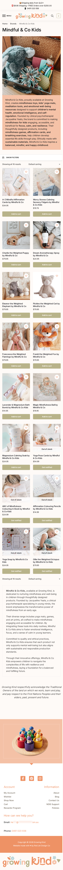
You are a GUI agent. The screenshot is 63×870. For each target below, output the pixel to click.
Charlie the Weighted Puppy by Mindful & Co (15, 254)
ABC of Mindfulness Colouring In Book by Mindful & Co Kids (16, 509)
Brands (13, 23)
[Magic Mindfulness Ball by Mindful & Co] (47, 387)
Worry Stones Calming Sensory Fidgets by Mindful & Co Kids (46, 202)
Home (4, 23)
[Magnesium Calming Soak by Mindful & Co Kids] (16, 438)
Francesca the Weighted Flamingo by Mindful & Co (14, 355)
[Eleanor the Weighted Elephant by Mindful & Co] (16, 286)
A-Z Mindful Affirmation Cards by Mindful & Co (13, 200)
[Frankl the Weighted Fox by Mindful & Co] (47, 336)
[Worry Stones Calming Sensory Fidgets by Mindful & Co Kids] (47, 182)
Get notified (47, 467)
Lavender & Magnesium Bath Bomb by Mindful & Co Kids (16, 406)
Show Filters (12, 157)
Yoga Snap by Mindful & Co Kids (15, 560)
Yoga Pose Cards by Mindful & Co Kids (46, 456)
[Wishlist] (26, 172)
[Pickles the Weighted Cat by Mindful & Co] (47, 286)
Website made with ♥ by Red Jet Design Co (31, 845)
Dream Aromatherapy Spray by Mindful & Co (46, 254)
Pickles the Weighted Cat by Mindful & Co (46, 304)
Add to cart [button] (16, 214)
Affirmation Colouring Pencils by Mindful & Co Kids (47, 507)
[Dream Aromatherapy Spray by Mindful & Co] (47, 235)
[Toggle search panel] (52, 15)
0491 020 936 (33, 8)
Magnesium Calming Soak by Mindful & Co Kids (16, 456)
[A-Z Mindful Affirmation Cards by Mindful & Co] (16, 182)
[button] (58, 16)
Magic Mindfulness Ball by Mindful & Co (45, 406)
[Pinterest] (31, 778)
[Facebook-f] (22, 778)
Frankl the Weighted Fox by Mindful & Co (46, 355)
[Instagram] (40, 778)
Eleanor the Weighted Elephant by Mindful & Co (14, 304)
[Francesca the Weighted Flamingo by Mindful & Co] (16, 336)
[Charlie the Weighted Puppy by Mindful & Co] (16, 235)
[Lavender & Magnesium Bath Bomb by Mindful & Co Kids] (16, 387)
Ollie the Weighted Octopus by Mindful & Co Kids (46, 560)
